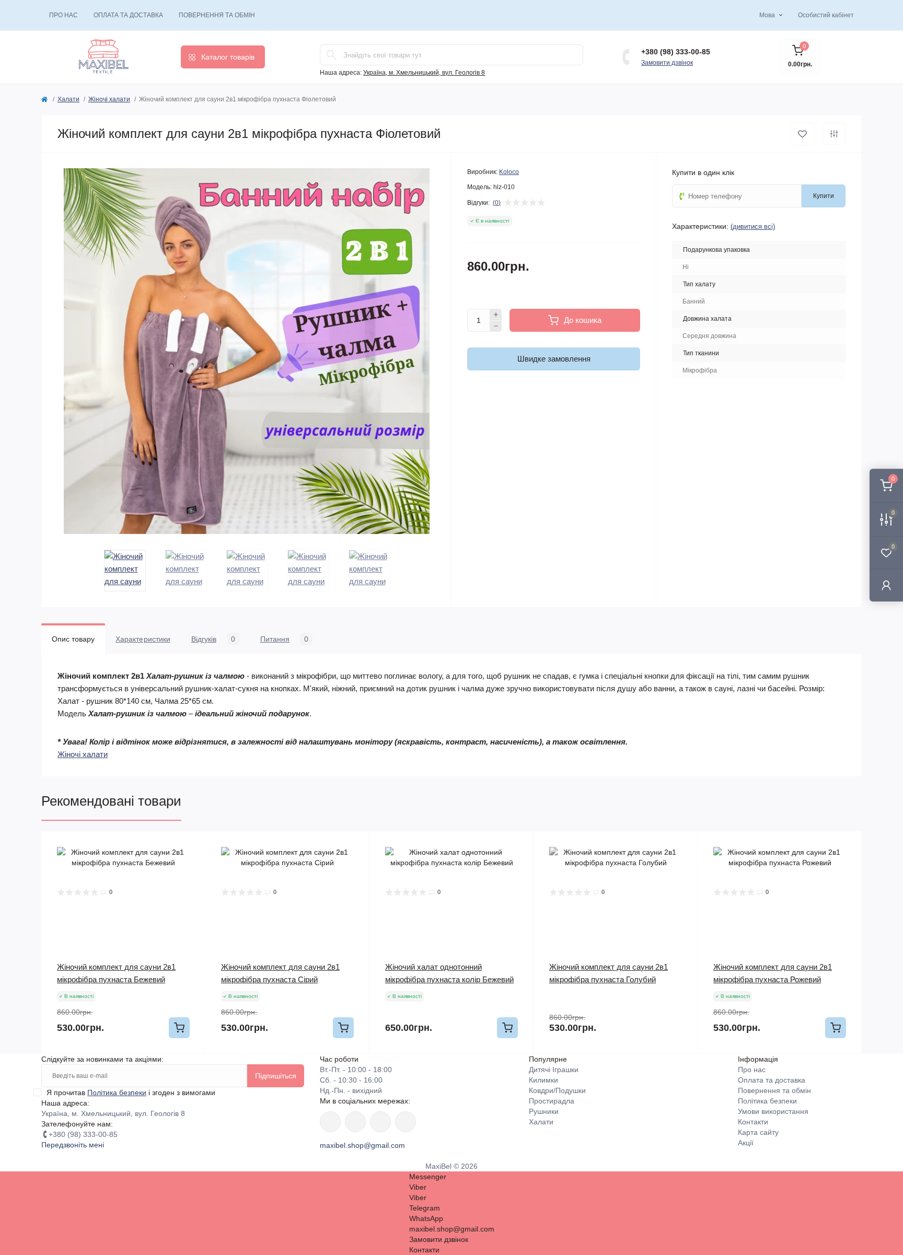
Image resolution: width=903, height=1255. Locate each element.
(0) (497, 202)
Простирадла (551, 1101)
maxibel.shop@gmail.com (362, 1145)
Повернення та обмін (217, 15)
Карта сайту (758, 1132)
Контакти (753, 1122)
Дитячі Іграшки (553, 1069)
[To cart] (179, 1027)
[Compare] (190, 867)
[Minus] (496, 326)
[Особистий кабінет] (886, 584)
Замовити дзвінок (667, 62)
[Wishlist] (190, 847)
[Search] (331, 54)
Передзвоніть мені (72, 1145)
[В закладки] (802, 134)
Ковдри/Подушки (557, 1090)
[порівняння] (834, 134)
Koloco (509, 172)
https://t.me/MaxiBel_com (405, 1121)
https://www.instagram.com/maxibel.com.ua (355, 1121)
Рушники (544, 1111)
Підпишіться (275, 1076)
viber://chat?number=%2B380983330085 (380, 1121)
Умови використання (773, 1111)
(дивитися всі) (753, 226)
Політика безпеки (116, 1092)
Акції (746, 1142)
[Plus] (496, 314)
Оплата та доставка (128, 15)
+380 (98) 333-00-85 (675, 52)
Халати (68, 99)
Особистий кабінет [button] (826, 15)
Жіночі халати (109, 99)
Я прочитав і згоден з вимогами (131, 1092)
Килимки (543, 1080)
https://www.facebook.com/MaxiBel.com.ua (330, 1121)
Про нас (63, 15)
